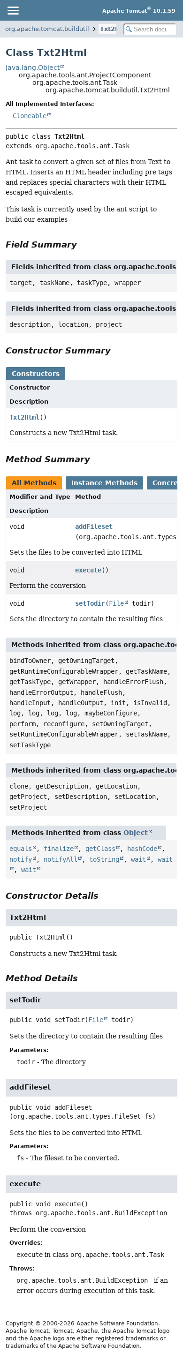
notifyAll (60, 859)
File (116, 603)
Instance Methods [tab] (104, 483)
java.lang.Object (33, 67)
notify (20, 859)
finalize (59, 848)
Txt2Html (115, 28)
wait (138, 859)
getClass (100, 848)
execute (88, 570)
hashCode (142, 848)
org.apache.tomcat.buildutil (47, 28)
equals (20, 848)
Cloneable (29, 116)
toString (104, 859)
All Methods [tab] (34, 483)
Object (135, 832)
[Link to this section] (83, 244)
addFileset (94, 526)
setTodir (90, 603)
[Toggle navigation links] (13, 10)
